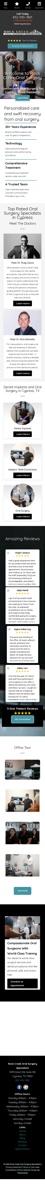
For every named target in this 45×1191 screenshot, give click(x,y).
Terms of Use (28, 1167)
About (22, 1134)
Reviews (22, 1141)
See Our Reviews (22, 719)
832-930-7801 (22, 17)
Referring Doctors (22, 24)
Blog (22, 1138)
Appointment (22, 1148)
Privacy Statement (14, 1167)
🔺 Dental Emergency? (22, 20)
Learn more (22, 303)
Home (22, 1131)
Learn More (22, 98)
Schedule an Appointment (17, 983)
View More (22, 891)
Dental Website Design (27, 1170)
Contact (22, 1145)
